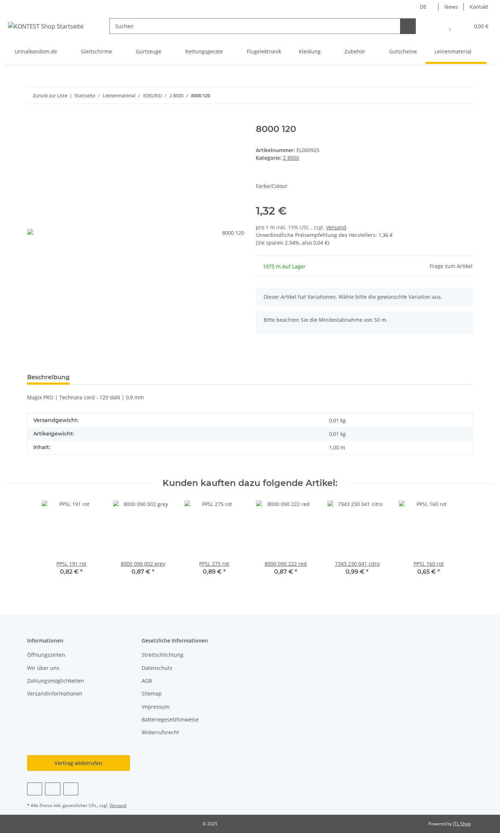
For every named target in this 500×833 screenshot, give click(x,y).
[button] (435, 26)
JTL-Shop (462, 824)
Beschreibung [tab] (48, 377)
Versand (336, 227)
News (451, 6)
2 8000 (291, 157)
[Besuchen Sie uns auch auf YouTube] (52, 789)
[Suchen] (408, 26)
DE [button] (423, 6)
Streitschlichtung (162, 654)
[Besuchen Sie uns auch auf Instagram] (70, 789)
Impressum (155, 706)
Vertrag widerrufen (78, 763)
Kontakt (479, 6)
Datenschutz (157, 667)
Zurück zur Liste (50, 95)
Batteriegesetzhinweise (170, 719)
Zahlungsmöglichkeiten (55, 680)
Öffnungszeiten (46, 654)
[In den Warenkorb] (33, 120)
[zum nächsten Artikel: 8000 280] (465, 95)
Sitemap (152, 693)
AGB (147, 680)
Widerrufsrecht (160, 732)
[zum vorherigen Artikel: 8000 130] (449, 95)
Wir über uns (43, 667)
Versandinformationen (54, 693)
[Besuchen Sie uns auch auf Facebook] (34, 789)
